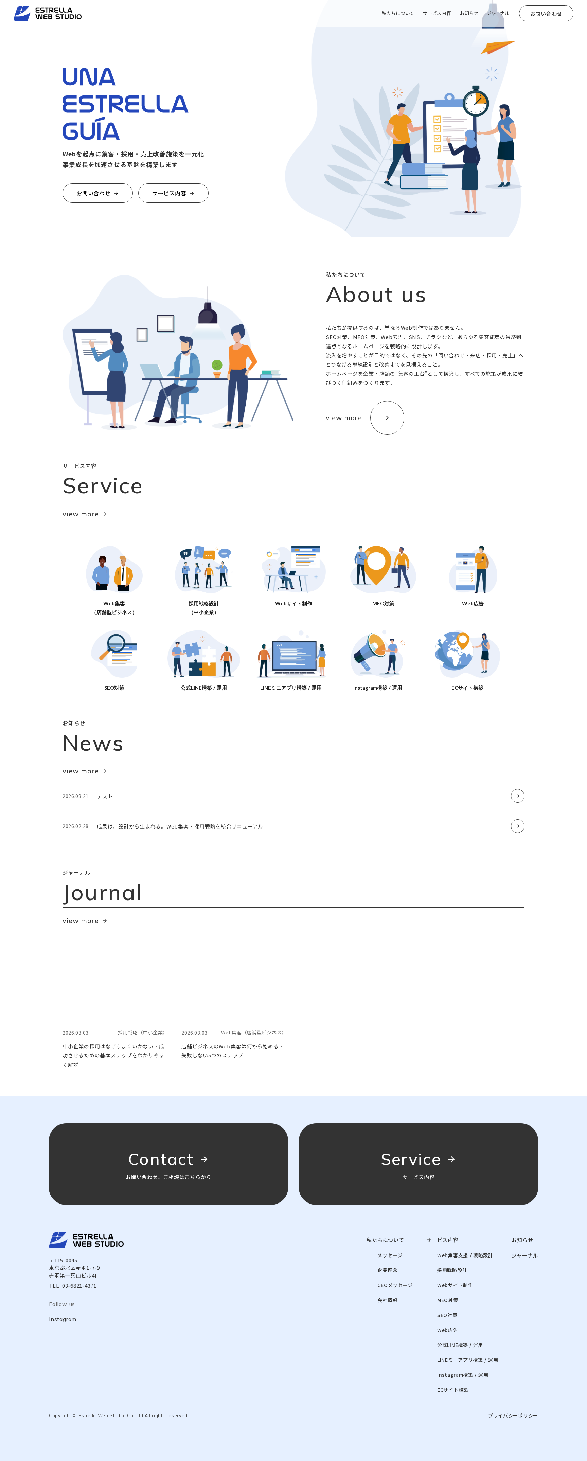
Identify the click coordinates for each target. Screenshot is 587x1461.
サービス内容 (442, 1239)
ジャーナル (525, 1255)
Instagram (62, 1319)
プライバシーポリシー (513, 1415)
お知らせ (522, 1239)
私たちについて (385, 1239)
